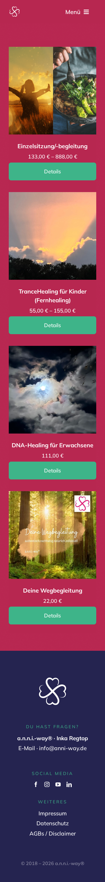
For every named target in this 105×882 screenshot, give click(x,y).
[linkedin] (69, 784)
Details (52, 171)
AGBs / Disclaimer (52, 833)
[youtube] (58, 784)
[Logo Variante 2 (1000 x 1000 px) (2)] (14, 8)
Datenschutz (52, 823)
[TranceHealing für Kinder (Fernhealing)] (52, 197)
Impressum (52, 813)
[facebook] (35, 784)
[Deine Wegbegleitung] (52, 496)
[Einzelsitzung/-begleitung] (52, 51)
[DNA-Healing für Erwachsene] (52, 350)
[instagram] (47, 784)
